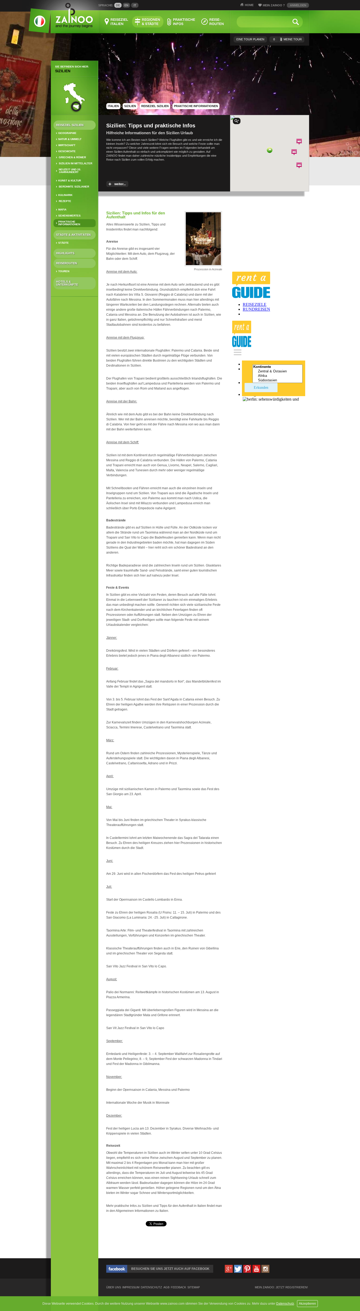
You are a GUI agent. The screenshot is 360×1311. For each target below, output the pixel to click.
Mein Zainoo (274, 5)
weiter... (120, 184)
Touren (63, 271)
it (135, 5)
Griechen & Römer (72, 157)
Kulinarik (65, 195)
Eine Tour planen (250, 39)
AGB (166, 1287)
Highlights (65, 253)
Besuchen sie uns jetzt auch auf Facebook (170, 1269)
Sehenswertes (69, 215)
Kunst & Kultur (69, 180)
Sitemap (193, 1287)
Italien (113, 106)
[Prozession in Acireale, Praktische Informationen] (203, 266)
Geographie (67, 133)
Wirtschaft (66, 145)
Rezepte (65, 201)
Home (249, 5)
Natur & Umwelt (69, 139)
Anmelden (298, 5)
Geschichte (67, 151)
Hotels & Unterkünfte (67, 283)
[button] (269, 150)
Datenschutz (285, 1303)
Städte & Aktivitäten (73, 234)
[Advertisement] (74, 384)
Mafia (62, 209)
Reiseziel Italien (116, 21)
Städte (63, 242)
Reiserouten (66, 263)
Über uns (113, 1287)
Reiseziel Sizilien (70, 125)
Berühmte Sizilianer (74, 186)
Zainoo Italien (36, 23)
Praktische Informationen (69, 223)
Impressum (130, 1287)
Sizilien (62, 71)
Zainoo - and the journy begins (74, 15)
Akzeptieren (307, 1303)
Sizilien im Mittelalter (75, 163)
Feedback (178, 1287)
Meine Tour (287, 39)
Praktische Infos (181, 21)
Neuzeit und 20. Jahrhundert (70, 171)
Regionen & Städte (147, 21)
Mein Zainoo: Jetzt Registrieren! (281, 1287)
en (126, 5)
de (118, 5)
